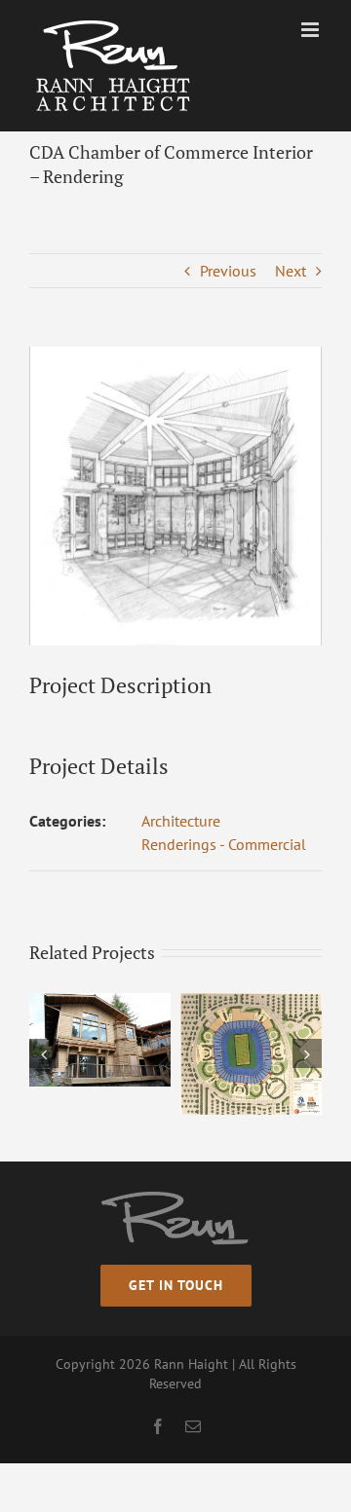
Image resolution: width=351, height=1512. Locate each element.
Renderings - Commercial (223, 844)
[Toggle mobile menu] (311, 29)
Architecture (180, 820)
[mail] (193, 1426)
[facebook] (158, 1426)
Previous (228, 270)
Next (290, 270)
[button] (43, 1053)
